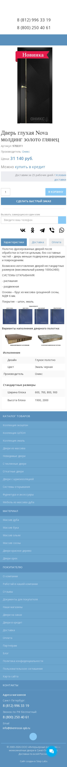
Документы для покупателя (20, 599)
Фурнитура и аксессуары (18, 494)
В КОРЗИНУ (55, 192)
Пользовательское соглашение (23, 668)
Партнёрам (10, 645)
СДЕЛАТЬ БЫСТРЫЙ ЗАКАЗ (33, 201)
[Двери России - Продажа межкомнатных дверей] (33, 7)
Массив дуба (11, 520)
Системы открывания (16, 487)
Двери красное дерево (17, 550)
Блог (6, 653)
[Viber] (51, 230)
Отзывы (8, 591)
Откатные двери (13, 471)
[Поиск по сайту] (61, 37)
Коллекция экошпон (15, 425)
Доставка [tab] (38, 242)
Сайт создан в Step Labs (33, 761)
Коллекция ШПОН (14, 433)
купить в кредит (30, 166)
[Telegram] (42, 230)
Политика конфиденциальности (23, 661)
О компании (10, 576)
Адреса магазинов (14, 695)
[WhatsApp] (61, 230)
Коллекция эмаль (14, 440)
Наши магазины (13, 607)
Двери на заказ (12, 614)
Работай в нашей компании (20, 584)
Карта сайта (10, 676)
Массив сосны (12, 543)
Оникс (26, 151)
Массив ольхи (11, 535)
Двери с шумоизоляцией (18, 479)
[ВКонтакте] (22, 230)
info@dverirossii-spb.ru (16, 728)
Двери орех (10, 558)
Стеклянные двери (14, 463)
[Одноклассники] (32, 230)
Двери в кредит (12, 622)
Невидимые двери (14, 456)
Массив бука (11, 527)
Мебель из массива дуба (18, 502)
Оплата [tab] (56, 242)
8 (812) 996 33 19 (34, 20)
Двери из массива (14, 448)
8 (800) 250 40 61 (34, 27)
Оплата (7, 638)
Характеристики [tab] (14, 242)
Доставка (9, 630)
